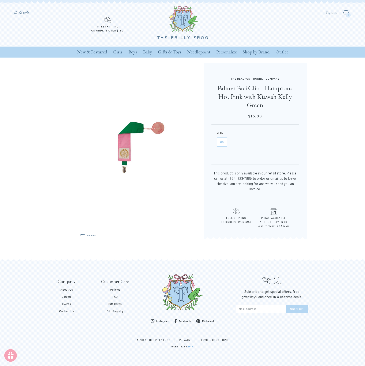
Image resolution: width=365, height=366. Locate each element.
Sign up (297, 309)
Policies (115, 289)
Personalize (226, 52)
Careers (67, 297)
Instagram (162, 321)
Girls (118, 52)
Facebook (184, 321)
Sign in (331, 12)
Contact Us (66, 311)
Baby (147, 52)
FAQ (115, 297)
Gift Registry (115, 311)
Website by (182, 346)
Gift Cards (115, 304)
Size (220, 133)
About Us (66, 289)
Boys (132, 52)
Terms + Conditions (214, 340)
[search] (15, 13)
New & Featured (92, 52)
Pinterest (208, 321)
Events (66, 304)
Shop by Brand (256, 52)
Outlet (282, 52)
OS (222, 142)
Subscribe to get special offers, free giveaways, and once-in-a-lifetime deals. (272, 294)
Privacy (185, 340)
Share (91, 235)
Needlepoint (198, 52)
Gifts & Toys (169, 52)
